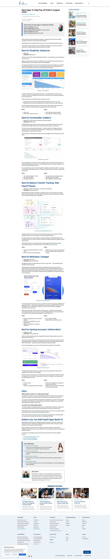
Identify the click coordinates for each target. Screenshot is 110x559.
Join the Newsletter (85, 538)
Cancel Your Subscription (60, 555)
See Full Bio (47, 480)
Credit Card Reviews (53, 521)
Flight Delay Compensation (21, 520)
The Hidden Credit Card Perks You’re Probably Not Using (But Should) (28, 503)
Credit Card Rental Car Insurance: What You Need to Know (46, 503)
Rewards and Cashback (54, 525)
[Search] (88, 3)
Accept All (22, 554)
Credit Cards (59, 3)
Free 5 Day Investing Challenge (31, 451)
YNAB (30, 165)
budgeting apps (36, 414)
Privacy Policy (69, 555)
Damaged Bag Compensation (22, 525)
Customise (7, 554)
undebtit (46, 159)
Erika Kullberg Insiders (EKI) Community (23, 540)
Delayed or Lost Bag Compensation (23, 523)
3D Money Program (20, 542)
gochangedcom (46, 300)
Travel (51, 3)
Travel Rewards (36, 520)
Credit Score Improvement (54, 528)
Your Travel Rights (42, 3)
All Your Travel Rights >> (21, 528)
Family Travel (36, 525)
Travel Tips (35, 521)
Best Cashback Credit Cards (54, 523)
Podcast (67, 538)
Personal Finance (79, 3)
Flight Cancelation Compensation (22, 521)
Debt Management (31, 14)
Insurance (83, 520)
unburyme (46, 90)
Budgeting (67, 525)
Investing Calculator (37, 540)
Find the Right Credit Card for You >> (56, 530)
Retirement (67, 523)
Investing (67, 520)
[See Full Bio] (50, 480)
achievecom (46, 367)
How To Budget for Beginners (30, 438)
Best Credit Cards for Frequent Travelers (56, 520)
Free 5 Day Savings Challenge (30, 456)
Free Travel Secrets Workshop (31, 445)
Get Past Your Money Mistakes (31, 439)
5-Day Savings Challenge (38, 538)
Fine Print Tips (69, 3)
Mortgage (83, 528)
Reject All (15, 554)
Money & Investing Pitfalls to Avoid (31, 436)
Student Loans (84, 521)
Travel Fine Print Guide (37, 542)
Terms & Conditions (78, 555)
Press (67, 540)
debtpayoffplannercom (46, 230)
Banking (83, 525)
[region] (15, 551)
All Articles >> (52, 542)
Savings (67, 521)
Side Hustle (84, 523)
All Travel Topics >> (37, 528)
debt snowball (56, 101)
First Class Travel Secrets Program (23, 538)
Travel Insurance (36, 523)
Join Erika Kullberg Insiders (30, 461)
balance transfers (53, 244)
